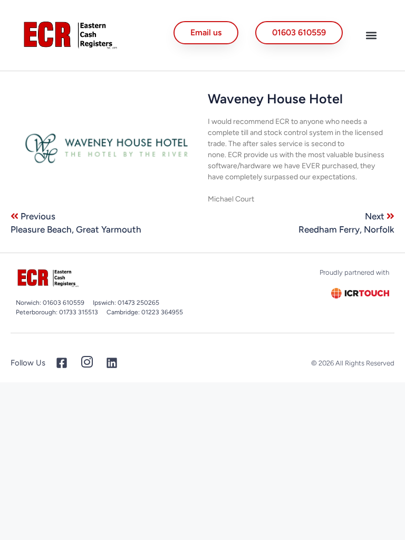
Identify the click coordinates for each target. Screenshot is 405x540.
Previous (38, 216)
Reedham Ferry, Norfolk (346, 229)
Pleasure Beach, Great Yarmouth (76, 229)
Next (376, 216)
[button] (371, 35)
